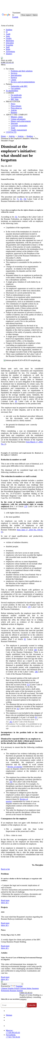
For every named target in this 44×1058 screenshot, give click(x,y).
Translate (19, 986)
